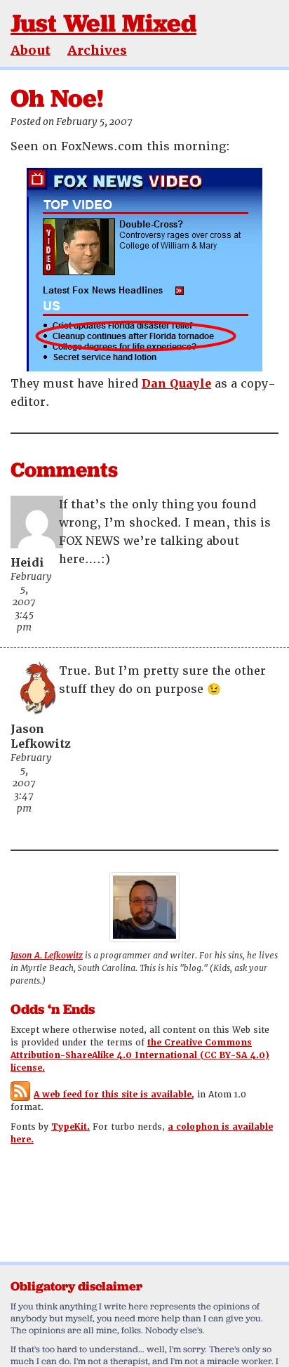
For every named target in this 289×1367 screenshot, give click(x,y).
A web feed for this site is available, (114, 1094)
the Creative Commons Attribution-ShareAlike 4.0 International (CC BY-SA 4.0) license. (140, 1055)
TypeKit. (70, 1126)
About (31, 50)
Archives (97, 50)
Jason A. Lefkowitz (47, 955)
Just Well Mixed (103, 23)
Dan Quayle (176, 383)
